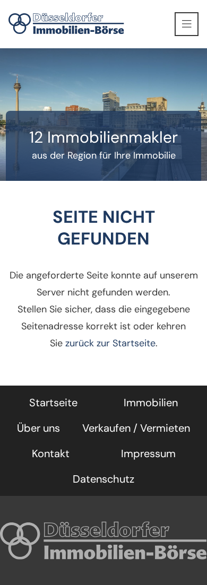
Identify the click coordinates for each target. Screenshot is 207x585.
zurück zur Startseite (110, 343)
